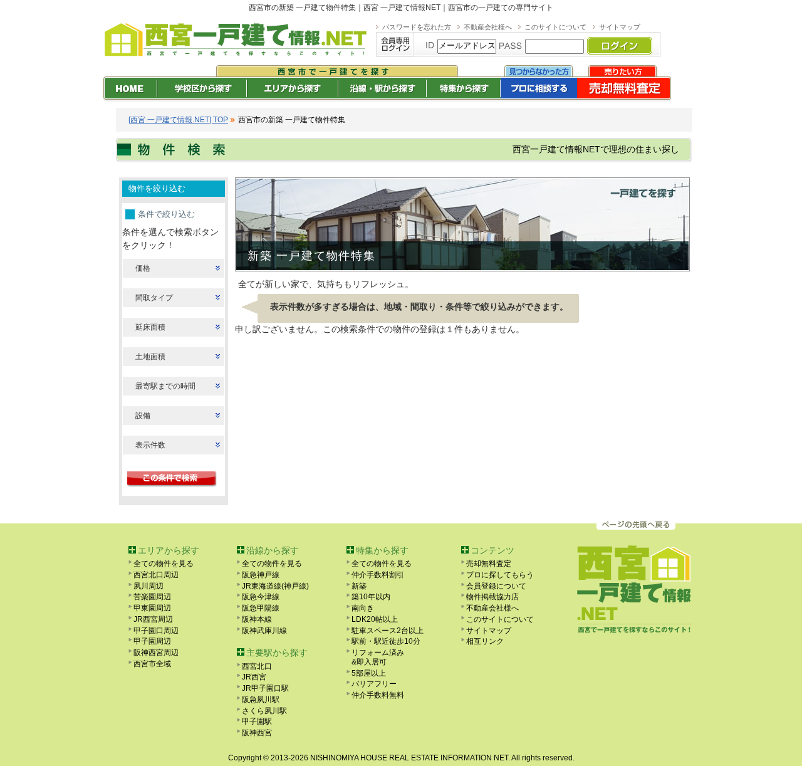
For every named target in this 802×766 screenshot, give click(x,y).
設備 (142, 415)
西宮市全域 (152, 663)
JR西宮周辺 (153, 619)
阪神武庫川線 (264, 630)
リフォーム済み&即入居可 (378, 657)
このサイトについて (555, 27)
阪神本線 (257, 619)
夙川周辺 (148, 586)
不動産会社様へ (488, 27)
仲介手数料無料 (378, 695)
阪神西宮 (257, 732)
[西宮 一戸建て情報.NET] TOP (178, 119)
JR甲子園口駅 (265, 688)
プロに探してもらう (500, 574)
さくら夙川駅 (264, 710)
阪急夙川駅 (260, 699)
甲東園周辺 (152, 608)
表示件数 (150, 445)
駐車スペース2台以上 (388, 630)
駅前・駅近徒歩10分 (386, 641)
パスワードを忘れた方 (416, 27)
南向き (363, 608)
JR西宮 (254, 677)
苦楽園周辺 (152, 596)
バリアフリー (374, 683)
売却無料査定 (488, 563)
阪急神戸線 (260, 574)
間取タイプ (154, 297)
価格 (142, 268)
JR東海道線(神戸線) (275, 586)
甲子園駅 (257, 721)
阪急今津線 (260, 596)
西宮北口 (257, 666)
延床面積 (150, 327)
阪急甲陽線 (260, 608)
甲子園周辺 (152, 641)
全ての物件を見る (163, 563)
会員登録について (496, 586)
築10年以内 (371, 596)
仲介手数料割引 (378, 574)
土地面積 (150, 356)
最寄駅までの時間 (165, 386)
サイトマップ (619, 27)
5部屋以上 (369, 673)
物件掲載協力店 (492, 596)
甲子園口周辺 (156, 630)
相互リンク (485, 641)
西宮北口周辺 (156, 574)
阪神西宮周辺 (156, 652)
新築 (359, 586)
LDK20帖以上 (375, 619)
